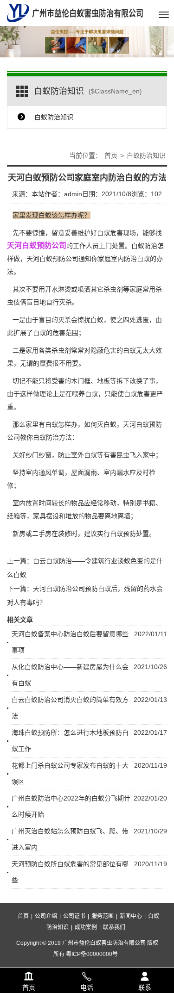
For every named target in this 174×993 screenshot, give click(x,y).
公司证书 (74, 916)
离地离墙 (117, 516)
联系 (145, 975)
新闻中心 (131, 916)
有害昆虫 (116, 455)
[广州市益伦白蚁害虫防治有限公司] (75, 12)
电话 (87, 975)
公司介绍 (46, 916)
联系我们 (114, 927)
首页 (110, 155)
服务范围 (102, 916)
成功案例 (86, 927)
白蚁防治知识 (53, 117)
